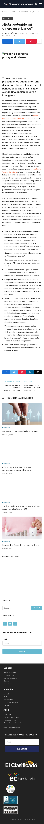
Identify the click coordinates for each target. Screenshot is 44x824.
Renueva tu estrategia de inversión (20, 431)
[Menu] (40, 4)
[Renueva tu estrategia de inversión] (22, 414)
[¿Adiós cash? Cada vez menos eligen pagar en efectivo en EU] (22, 489)
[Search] (36, 4)
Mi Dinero (7, 19)
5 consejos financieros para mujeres (20, 545)
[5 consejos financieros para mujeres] (22, 528)
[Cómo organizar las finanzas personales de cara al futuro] (22, 450)
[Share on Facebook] (7, 41)
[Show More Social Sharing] (39, 41)
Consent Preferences (12, 728)
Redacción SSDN (12, 33)
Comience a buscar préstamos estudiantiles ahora (12, 387)
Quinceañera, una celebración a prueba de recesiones (32, 387)
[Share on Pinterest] (31, 41)
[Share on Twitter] (19, 41)
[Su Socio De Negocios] (18, 4)
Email (4, 639)
